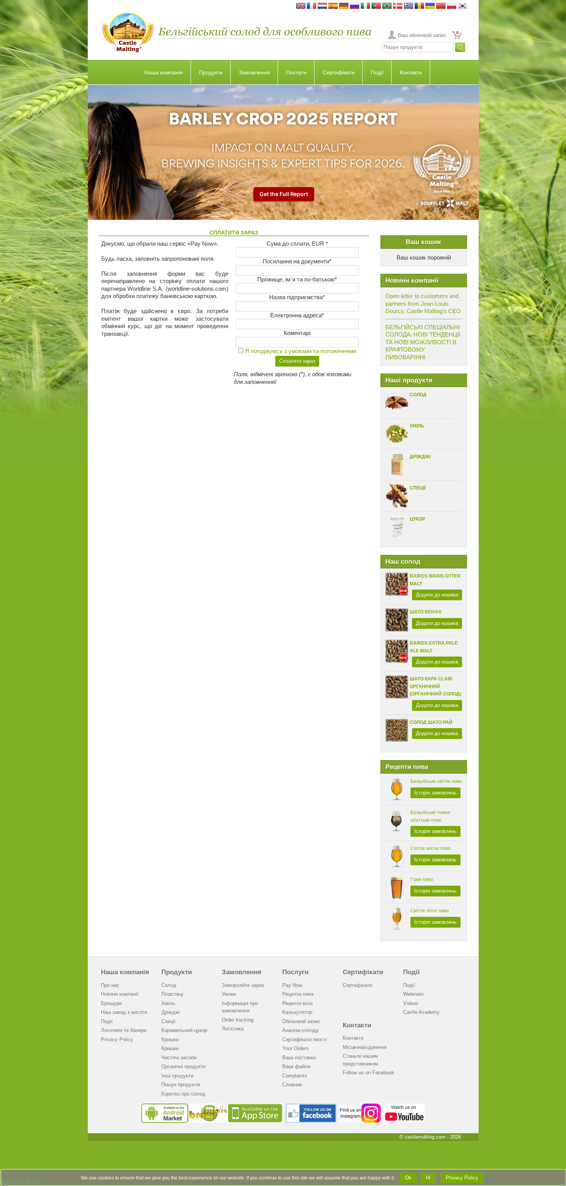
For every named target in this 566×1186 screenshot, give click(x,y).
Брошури (111, 1003)
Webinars (413, 994)
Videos (411, 1003)
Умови (229, 994)
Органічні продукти (183, 1066)
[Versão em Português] (376, 6)
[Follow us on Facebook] (311, 1106)
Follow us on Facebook (368, 1072)
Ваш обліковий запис (422, 35)
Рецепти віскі (297, 1003)
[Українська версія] (430, 6)
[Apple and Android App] (212, 1106)
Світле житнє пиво (430, 848)
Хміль (417, 426)
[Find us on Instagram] (360, 1106)
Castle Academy (421, 1012)
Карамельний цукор (184, 1030)
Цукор (417, 519)
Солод (418, 394)
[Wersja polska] (451, 6)
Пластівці (172, 994)
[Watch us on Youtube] (404, 1106)
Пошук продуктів (180, 1084)
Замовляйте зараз (243, 985)
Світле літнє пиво (429, 910)
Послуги (296, 72)
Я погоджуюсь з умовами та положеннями (300, 351)
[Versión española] (333, 6)
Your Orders (295, 1048)
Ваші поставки (299, 1057)
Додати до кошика (437, 595)
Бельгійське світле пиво (436, 781)
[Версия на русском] (354, 6)
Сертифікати (339, 72)
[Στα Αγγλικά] (408, 6)
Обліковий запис (301, 1021)
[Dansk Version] (397, 6)
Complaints (294, 1076)
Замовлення (254, 72)
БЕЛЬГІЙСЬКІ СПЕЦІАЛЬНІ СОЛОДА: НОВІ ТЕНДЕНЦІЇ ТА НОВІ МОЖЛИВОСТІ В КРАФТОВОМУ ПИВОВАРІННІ (422, 342)
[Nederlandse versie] (322, 6)
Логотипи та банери (123, 1030)
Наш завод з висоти (124, 1012)
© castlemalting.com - (430, 1137)
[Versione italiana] (365, 6)
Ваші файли (296, 1066)
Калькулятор (297, 1012)
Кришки (170, 1039)
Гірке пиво (421, 879)
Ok (408, 1178)
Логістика (233, 1029)
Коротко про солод (183, 1094)
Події (377, 72)
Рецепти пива (297, 994)
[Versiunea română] (419, 6)
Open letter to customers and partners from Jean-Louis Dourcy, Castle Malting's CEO (423, 303)
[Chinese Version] (440, 6)
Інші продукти (177, 1076)
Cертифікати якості (304, 1039)
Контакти (411, 72)
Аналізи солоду (300, 1030)
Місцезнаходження (365, 1047)
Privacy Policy (117, 1039)
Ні (428, 1178)
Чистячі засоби (178, 1057)
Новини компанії (120, 994)
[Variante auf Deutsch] (343, 6)
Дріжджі (420, 456)
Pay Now (292, 985)
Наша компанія (163, 72)
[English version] (300, 6)
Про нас (110, 985)
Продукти (211, 72)
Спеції (417, 488)
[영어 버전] (462, 6)
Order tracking (237, 1020)
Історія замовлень (435, 793)
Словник (292, 1084)
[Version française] (311, 6)
